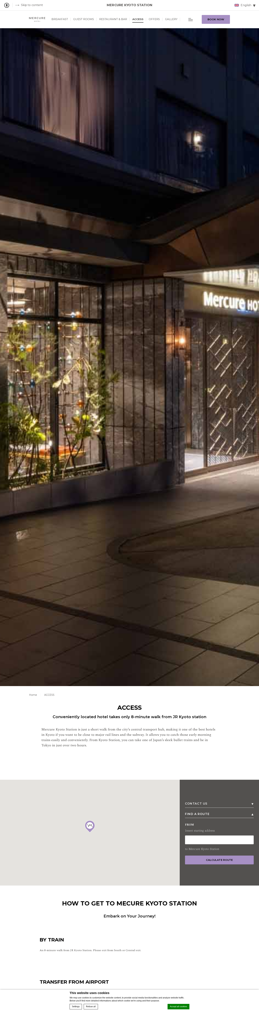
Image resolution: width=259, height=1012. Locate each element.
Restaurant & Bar (113, 19)
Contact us (196, 803)
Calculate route (219, 860)
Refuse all (91, 1006)
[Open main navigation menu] (190, 19)
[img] (37, 19)
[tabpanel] (129, 357)
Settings (76, 1006)
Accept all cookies (178, 1006)
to (202, 849)
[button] (90, 826)
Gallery (171, 19)
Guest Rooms (83, 19)
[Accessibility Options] (8, 5)
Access (137, 19)
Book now (216, 19)
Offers (154, 19)
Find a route (197, 814)
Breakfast (59, 19)
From (200, 828)
